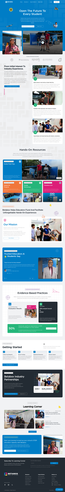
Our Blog (53, 478)
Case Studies (40, 479)
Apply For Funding (28, 476)
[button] (26, 2)
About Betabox (54, 476)
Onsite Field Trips (28, 479)
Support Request (27, 484)
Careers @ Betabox (55, 481)
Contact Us (53, 479)
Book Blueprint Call (28, 478)
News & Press (40, 481)
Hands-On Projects (28, 481)
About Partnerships (41, 476)
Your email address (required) (36, 460)
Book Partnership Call (41, 478)
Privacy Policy (51, 490)
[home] (9, 2)
